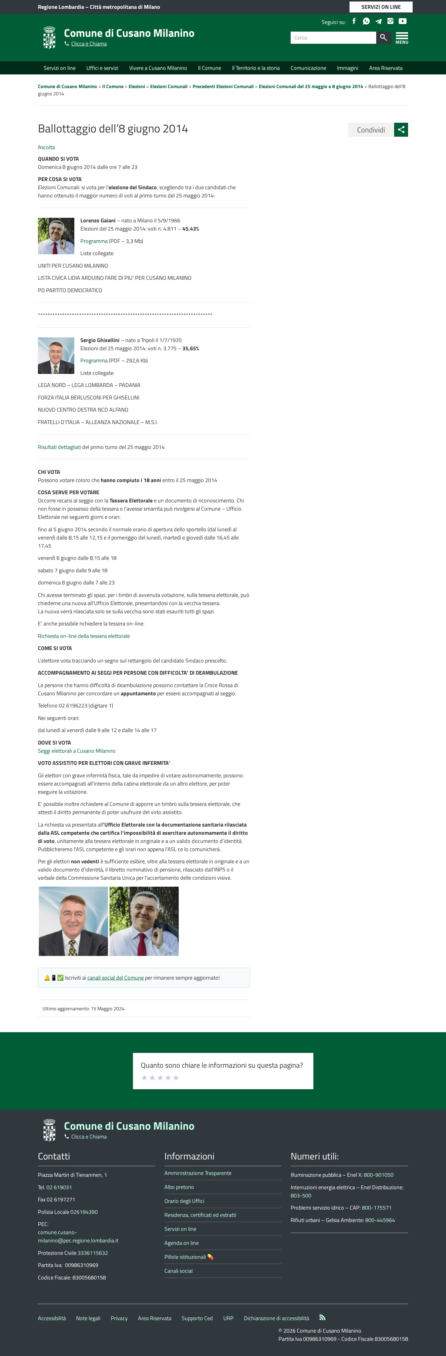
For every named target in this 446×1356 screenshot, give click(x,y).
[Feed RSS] (322, 1318)
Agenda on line (181, 1243)
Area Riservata (386, 68)
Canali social (178, 1271)
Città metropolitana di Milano (125, 7)
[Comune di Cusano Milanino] (49, 37)
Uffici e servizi (102, 68)
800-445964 (380, 1220)
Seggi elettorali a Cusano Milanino (77, 751)
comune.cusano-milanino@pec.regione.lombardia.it (78, 1236)
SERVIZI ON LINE (381, 7)
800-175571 (377, 1208)
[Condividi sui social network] (401, 130)
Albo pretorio (179, 1187)
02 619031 (59, 1187)
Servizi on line (60, 68)
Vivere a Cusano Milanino (158, 68)
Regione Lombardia (61, 7)
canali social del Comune (115, 978)
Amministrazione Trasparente (197, 1173)
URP (228, 1318)
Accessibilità (52, 1318)
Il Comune (209, 68)
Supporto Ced (197, 1318)
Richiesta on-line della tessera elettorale (84, 636)
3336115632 (93, 1253)
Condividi (371, 129)
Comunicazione (308, 68)
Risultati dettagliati (59, 447)
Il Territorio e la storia (256, 68)
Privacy (119, 1318)
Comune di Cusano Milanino (129, 32)
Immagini (347, 68)
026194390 (84, 1212)
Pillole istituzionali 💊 (189, 1257)
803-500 (301, 1195)
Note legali (88, 1318)
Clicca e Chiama (89, 43)
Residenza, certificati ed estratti (200, 1215)
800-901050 (379, 1175)
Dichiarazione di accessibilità (276, 1318)
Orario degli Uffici (184, 1201)
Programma (94, 241)
